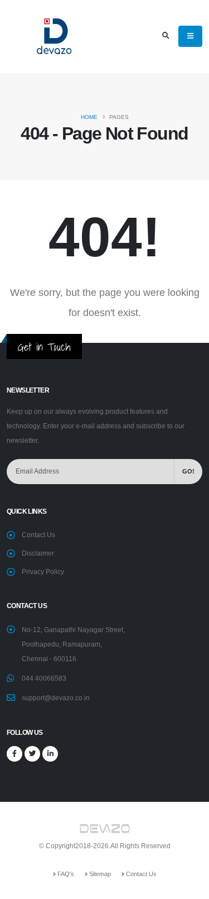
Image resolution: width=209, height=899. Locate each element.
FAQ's (65, 874)
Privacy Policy (43, 571)
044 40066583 (44, 678)
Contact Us (38, 534)
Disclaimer (38, 553)
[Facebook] (14, 754)
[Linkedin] (50, 754)
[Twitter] (32, 754)
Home (89, 117)
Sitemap (99, 874)
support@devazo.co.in (56, 697)
